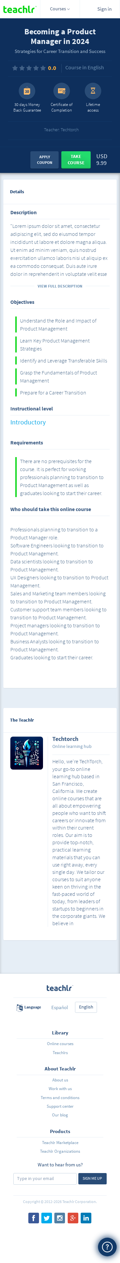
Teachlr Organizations (60, 1151)
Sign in (104, 9)
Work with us (60, 1088)
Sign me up (92, 1178)
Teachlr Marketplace (60, 1142)
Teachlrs (60, 1052)
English (86, 1007)
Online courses (60, 1043)
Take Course (76, 159)
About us (60, 1080)
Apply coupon (44, 159)
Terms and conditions (60, 1097)
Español (59, 1007)
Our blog (60, 1115)
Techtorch (65, 739)
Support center (60, 1106)
